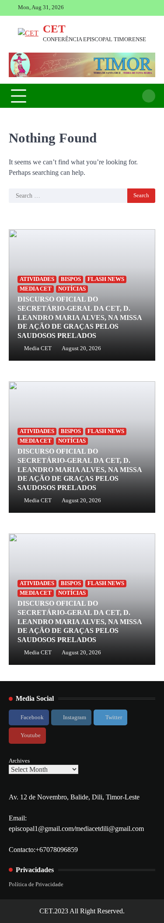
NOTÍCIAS (72, 289)
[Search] (148, 96)
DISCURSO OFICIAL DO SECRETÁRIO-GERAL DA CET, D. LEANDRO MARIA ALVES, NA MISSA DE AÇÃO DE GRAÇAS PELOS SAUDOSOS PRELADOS (79, 317)
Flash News (105, 279)
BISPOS (71, 279)
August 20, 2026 (81, 348)
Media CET (38, 348)
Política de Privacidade (36, 884)
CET (54, 29)
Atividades (37, 279)
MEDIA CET (36, 289)
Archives (19, 760)
